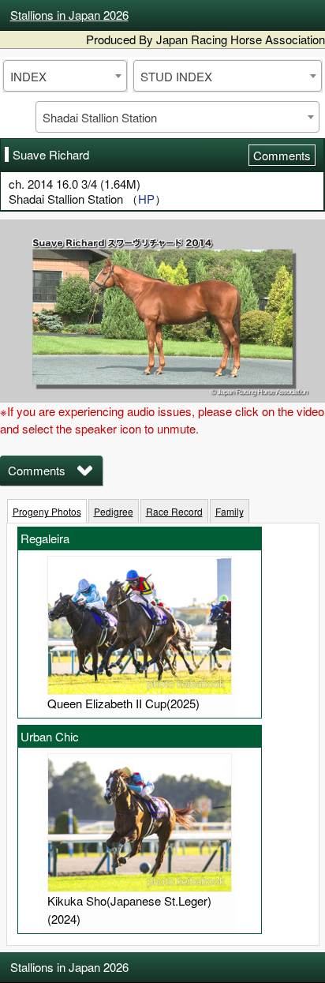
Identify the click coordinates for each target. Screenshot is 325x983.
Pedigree (113, 511)
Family (229, 511)
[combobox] (65, 76)
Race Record (174, 511)
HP (146, 198)
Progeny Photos (47, 511)
